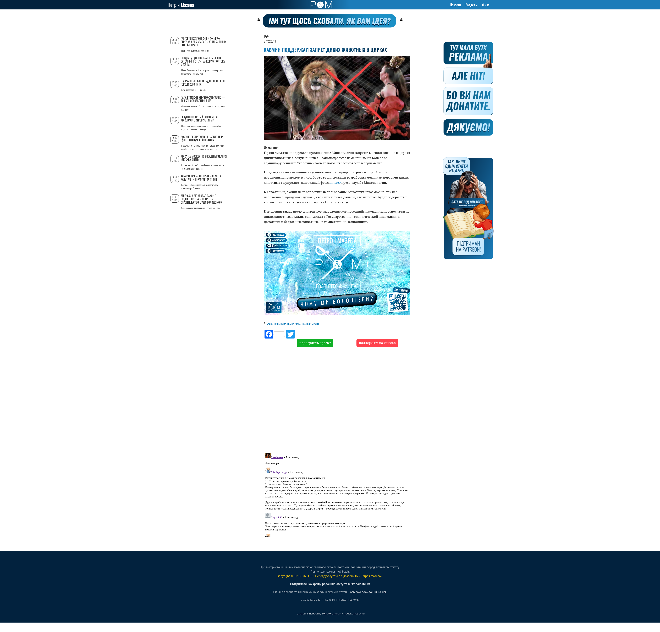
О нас (486, 4)
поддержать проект (315, 343)
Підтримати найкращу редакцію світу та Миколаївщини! (330, 584)
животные (273, 323)
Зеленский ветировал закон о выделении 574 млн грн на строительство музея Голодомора (201, 199)
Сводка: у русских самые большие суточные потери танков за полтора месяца (203, 61)
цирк (283, 323)
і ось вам (367, 592)
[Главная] (321, 4)
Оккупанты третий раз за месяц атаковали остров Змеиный (200, 118)
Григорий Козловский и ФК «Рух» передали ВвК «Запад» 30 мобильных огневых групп (203, 41)
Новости (455, 4)
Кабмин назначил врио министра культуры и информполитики (201, 177)
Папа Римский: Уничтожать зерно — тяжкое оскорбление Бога (203, 99)
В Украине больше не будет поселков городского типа (202, 82)
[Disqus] (337, 399)
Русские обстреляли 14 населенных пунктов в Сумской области (202, 138)
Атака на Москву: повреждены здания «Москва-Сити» (204, 158)
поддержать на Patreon (377, 343)
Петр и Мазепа (181, 4)
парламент (312, 323)
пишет (335, 182)
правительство (296, 323)
